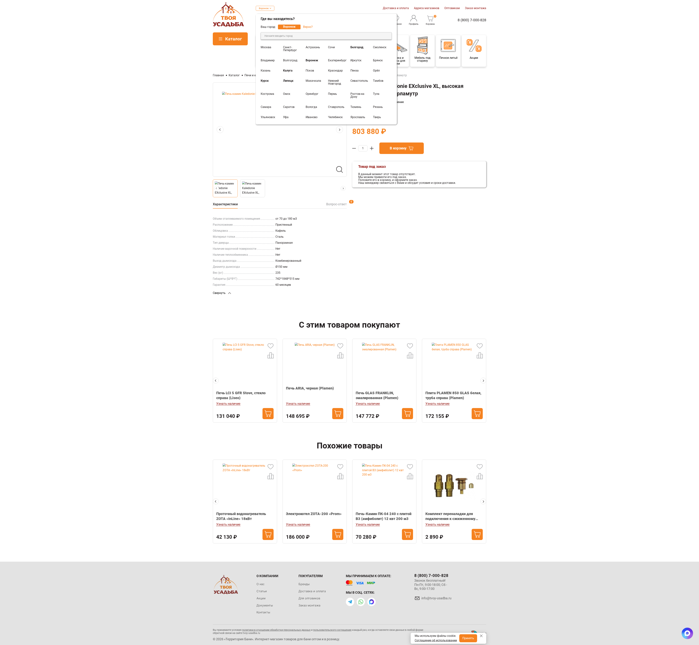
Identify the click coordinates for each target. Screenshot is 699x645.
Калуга (288, 70)
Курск (265, 80)
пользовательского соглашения (332, 629)
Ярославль (357, 117)
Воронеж (264, 8)
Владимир (268, 60)
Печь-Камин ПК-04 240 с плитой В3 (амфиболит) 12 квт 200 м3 (383, 516)
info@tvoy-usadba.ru (436, 598)
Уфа (286, 117)
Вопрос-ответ (336, 204)
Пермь (332, 94)
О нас (260, 584)
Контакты (263, 612)
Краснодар (335, 70)
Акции (261, 598)
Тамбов (378, 80)
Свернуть (219, 293)
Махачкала (313, 80)
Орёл (376, 70)
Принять (468, 638)
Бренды (304, 584)
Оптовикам (452, 8)
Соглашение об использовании (436, 640)
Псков (310, 70)
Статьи (261, 591)
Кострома (267, 94)
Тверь (377, 117)
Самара (266, 107)
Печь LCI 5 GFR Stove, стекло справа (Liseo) (241, 395)
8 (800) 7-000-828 (472, 20)
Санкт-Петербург (290, 49)
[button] (339, 129)
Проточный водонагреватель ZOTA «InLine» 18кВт (241, 516)
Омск (286, 94)
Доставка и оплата (396, 8)
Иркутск (356, 60)
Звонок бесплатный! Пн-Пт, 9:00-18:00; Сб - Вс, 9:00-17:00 (430, 585)
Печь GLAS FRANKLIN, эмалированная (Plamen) (377, 395)
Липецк (288, 80)
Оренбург (312, 94)
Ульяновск (268, 117)
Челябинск (335, 117)
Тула (376, 94)
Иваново (311, 117)
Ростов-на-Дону (357, 95)
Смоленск (379, 47)
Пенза (354, 70)
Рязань (378, 107)
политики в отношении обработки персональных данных (276, 629)
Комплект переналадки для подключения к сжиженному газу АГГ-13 (450, 516)
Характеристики (225, 204)
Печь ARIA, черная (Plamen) (310, 388)
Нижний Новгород (334, 82)
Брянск (378, 60)
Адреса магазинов (426, 8)
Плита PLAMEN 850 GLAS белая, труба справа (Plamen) (453, 395)
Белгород (356, 47)
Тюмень (355, 107)
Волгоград (290, 60)
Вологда (311, 107)
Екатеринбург (337, 60)
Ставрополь (336, 107)
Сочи (331, 47)
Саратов (289, 107)
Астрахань (313, 47)
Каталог (233, 38)
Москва (266, 47)
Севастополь (359, 80)
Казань (265, 70)
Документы (264, 605)
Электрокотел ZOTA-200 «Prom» (313, 514)
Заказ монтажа (475, 8)
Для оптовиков (309, 598)
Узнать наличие (228, 403)
